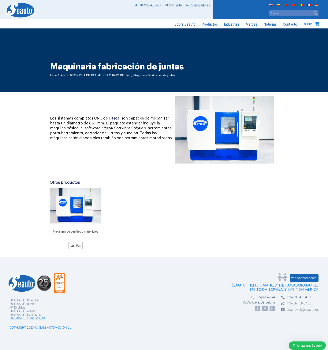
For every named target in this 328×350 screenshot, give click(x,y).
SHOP (308, 24)
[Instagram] (265, 308)
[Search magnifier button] (315, 13)
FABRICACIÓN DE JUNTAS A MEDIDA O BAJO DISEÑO (95, 75)
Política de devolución (25, 315)
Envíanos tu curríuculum (27, 318)
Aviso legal (17, 307)
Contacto (290, 24)
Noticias (270, 24)
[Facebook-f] (257, 308)
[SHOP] (317, 24)
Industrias (232, 24)
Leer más (75, 245)
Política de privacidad (24, 300)
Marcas (251, 24)
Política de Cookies (22, 304)
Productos (210, 24)
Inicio (53, 75)
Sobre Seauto (185, 24)
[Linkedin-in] (272, 308)
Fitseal (114, 118)
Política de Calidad (22, 311)
